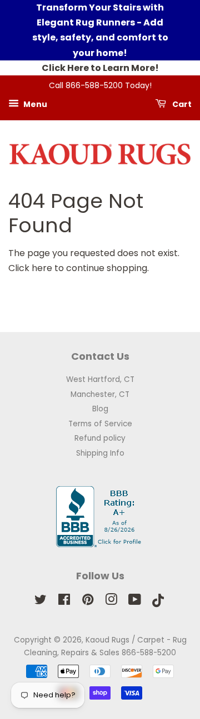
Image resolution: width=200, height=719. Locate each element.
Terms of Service (100, 424)
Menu (34, 103)
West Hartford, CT (100, 379)
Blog (100, 409)
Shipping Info (100, 453)
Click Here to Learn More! (100, 68)
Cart (181, 103)
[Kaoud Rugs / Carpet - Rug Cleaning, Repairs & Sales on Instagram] (111, 601)
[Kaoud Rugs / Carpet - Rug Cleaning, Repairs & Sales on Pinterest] (88, 601)
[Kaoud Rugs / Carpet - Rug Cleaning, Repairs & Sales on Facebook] (64, 601)
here (42, 268)
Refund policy (100, 438)
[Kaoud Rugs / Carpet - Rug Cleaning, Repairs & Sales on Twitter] (40, 601)
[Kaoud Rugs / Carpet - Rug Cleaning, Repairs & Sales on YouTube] (134, 601)
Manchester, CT (100, 394)
